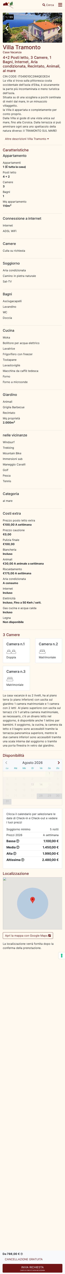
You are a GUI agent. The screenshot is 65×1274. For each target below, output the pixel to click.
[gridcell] (41, 796)
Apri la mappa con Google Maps (26, 935)
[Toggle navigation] (60, 4)
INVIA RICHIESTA (32, 1268)
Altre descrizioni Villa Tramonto (26, 139)
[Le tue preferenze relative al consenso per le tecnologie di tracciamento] (61, 955)
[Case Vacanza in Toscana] (8, 4)
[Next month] (58, 762)
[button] (32, 900)
